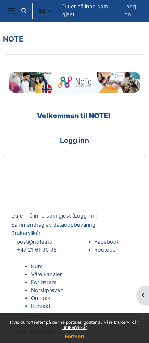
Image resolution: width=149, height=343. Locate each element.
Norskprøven (47, 290)
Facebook (106, 242)
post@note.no (34, 242)
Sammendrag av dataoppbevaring (53, 225)
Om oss (40, 298)
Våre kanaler (46, 274)
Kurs (37, 266)
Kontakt (40, 306)
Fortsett (74, 336)
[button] (23, 11)
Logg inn (129, 10)
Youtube (105, 249)
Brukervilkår (74, 327)
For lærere (44, 282)
